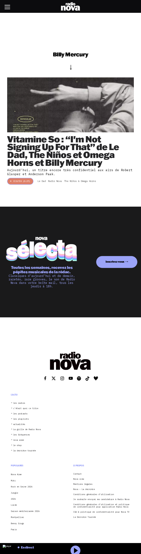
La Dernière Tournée (84, 517)
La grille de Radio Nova (27, 429)
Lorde (14, 505)
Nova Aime (16, 474)
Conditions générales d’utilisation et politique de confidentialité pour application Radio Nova (101, 505)
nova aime (18, 440)
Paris (14, 529)
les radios (19, 403)
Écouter (21, 181)
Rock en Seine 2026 (21, 486)
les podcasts (20, 414)
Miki (13, 480)
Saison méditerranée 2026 (25, 511)
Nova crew (78, 479)
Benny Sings (17, 523)
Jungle (14, 493)
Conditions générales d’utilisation (93, 494)
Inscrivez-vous (115, 261)
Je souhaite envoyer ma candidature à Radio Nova (101, 499)
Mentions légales (82, 484)
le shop (17, 445)
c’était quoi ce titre (25, 408)
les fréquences (21, 435)
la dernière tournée (24, 450)
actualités (19, 424)
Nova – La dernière (84, 489)
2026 (13, 499)
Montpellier (17, 517)
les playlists (21, 419)
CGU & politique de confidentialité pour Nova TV (101, 512)
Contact (77, 474)
